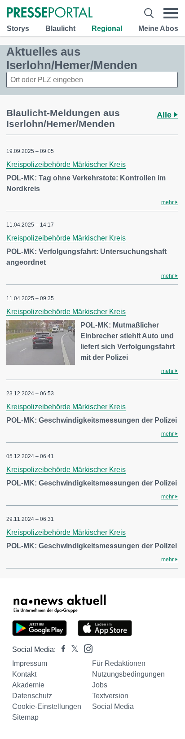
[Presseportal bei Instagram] (85, 648)
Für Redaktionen (118, 663)
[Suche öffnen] (149, 13)
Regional (107, 28)
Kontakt (24, 674)
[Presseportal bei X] (72, 649)
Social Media (113, 706)
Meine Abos (158, 28)
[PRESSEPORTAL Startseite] (49, 13)
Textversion (110, 696)
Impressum (29, 663)
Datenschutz (32, 696)
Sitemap (25, 717)
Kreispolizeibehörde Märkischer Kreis (66, 164)
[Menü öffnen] (170, 13)
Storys (18, 28)
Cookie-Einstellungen (46, 706)
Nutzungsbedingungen (128, 674)
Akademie (28, 685)
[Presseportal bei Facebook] (61, 649)
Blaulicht (60, 28)
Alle (165, 114)
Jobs (99, 685)
